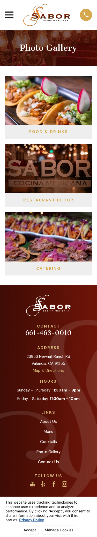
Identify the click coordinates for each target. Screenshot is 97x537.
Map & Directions (48, 370)
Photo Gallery (48, 451)
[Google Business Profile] (32, 484)
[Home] (46, 15)
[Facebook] (54, 484)
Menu (48, 431)
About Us (48, 421)
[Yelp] (43, 484)
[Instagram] (64, 484)
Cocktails (48, 441)
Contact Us (48, 462)
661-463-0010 (48, 333)
